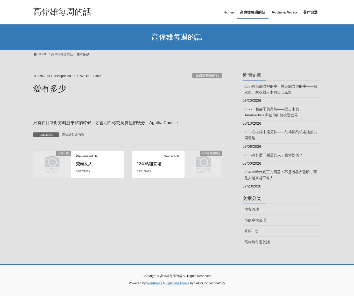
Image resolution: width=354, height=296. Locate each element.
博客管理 (251, 209)
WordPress (154, 283)
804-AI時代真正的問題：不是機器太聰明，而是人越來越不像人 (280, 175)
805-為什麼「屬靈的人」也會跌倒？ (273, 155)
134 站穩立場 (149, 164)
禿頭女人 (84, 164)
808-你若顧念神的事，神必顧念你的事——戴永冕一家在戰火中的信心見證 (280, 89)
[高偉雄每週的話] (203, 162)
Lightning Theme (177, 283)
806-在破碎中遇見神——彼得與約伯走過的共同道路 (280, 135)
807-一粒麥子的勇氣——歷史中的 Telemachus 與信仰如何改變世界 (271, 112)
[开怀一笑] (52, 162)
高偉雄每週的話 (207, 75)
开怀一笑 (251, 231)
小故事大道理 (255, 220)
